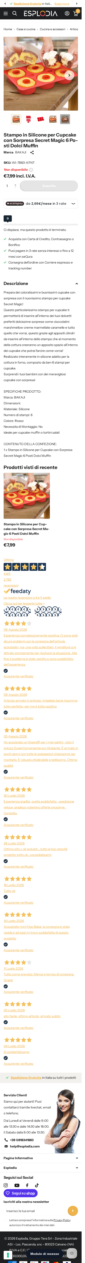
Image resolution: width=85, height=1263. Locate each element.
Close (41, 1158)
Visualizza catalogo (6, 13)
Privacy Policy (61, 1220)
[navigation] (5, 3)
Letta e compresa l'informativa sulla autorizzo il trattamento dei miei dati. (39, 1222)
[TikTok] (37, 1185)
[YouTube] (17, 1185)
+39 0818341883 (22, 1140)
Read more (61, 3)
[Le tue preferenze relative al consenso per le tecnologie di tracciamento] (8, 1255)
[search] (14, 13)
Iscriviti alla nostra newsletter (26, 1202)
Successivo (48, 611)
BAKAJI (20, 152)
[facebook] (27, 1185)
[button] (16, 182)
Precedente (17, 611)
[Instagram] (6, 1185)
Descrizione (16, 283)
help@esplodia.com (25, 1146)
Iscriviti (73, 1211)
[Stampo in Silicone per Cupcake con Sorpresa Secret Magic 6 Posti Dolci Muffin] (27, 496)
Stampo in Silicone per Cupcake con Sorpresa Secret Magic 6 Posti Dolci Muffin (26, 529)
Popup (31, 170)
